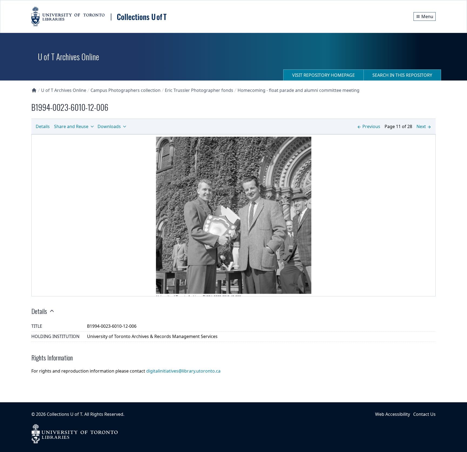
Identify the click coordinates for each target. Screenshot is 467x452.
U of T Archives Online (63, 90)
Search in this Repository (402, 75)
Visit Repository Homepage (323, 75)
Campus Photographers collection (126, 90)
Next (421, 126)
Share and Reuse (71, 126)
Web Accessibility (392, 414)
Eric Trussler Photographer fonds (199, 90)
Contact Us (424, 414)
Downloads (109, 126)
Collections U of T (64, 414)
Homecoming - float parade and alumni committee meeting (298, 90)
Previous (371, 126)
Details (43, 126)
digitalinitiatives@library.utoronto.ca (183, 371)
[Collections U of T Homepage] (34, 90)
